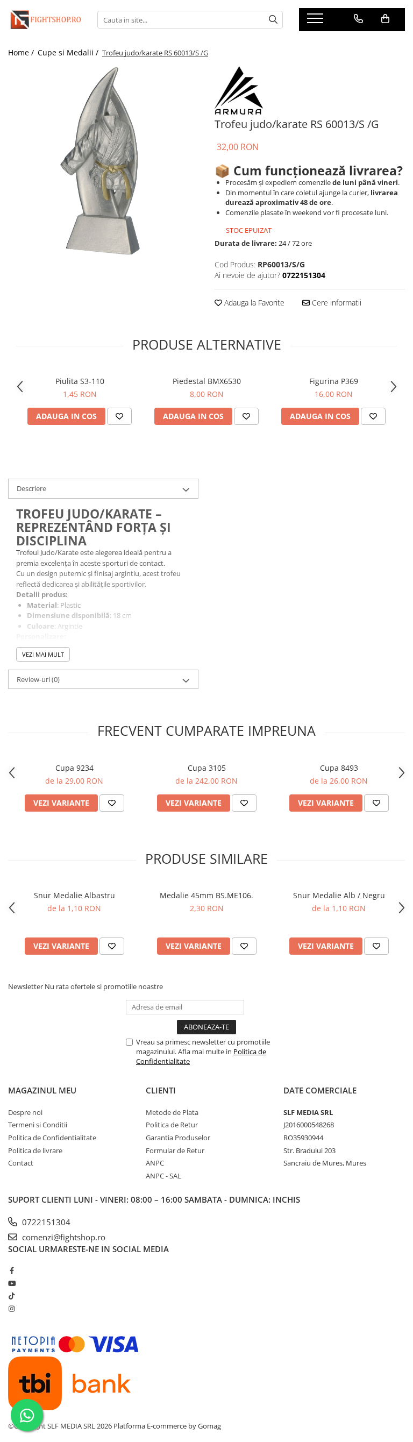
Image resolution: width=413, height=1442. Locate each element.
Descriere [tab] (31, 488)
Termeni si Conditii (37, 1125)
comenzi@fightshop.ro (62, 1237)
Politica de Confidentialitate (52, 1137)
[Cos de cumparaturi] (385, 19)
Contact (20, 1163)
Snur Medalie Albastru (74, 895)
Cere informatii (335, 302)
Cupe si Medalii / (69, 52)
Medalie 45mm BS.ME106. (206, 895)
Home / (22, 52)
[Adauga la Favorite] (119, 416)
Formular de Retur (175, 1150)
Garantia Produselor (178, 1137)
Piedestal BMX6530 (207, 381)
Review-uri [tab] (38, 679)
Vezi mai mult (43, 654)
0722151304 (45, 1222)
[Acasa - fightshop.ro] (44, 19)
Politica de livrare (35, 1150)
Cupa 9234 (74, 768)
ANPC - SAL (163, 1176)
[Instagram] (11, 1308)
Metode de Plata (172, 1112)
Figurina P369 (333, 381)
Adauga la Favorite (253, 302)
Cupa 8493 (339, 768)
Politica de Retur (172, 1125)
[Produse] (316, 21)
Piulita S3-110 (79, 381)
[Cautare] (273, 20)
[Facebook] (11, 1270)
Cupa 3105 (207, 768)
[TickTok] (11, 1296)
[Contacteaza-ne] (358, 19)
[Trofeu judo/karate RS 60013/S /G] (103, 161)
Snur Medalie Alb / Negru (339, 895)
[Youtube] (11, 1283)
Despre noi (25, 1112)
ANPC (155, 1163)
